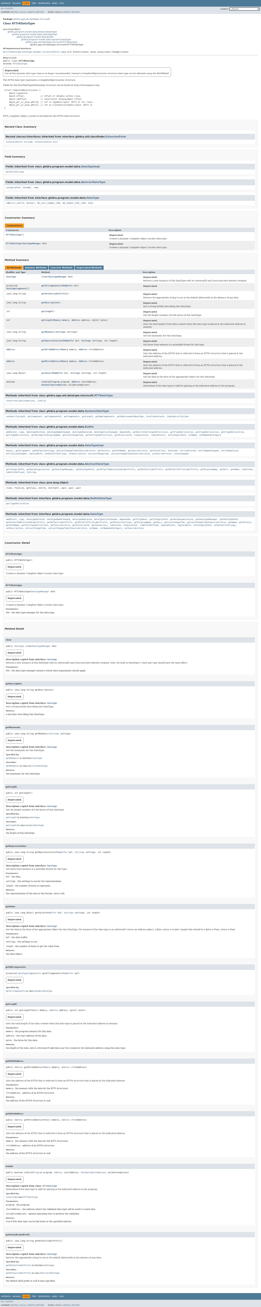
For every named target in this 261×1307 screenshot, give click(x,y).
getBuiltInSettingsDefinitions (150, 432)
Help (62, 3)
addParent (11, 432)
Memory (57, 320)
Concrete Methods (61, 267)
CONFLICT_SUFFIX (15, 203)
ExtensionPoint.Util (46, 142)
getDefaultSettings (43, 450)
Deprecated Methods (89, 267)
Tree (34, 3)
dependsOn (124, 432)
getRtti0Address (50, 349)
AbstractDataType (93, 182)
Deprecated (44, 3)
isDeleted (247, 469)
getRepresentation (51, 340)
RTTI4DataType (14, 234)
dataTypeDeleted (35, 432)
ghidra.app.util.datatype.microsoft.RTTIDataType (51, 42)
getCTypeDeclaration (181, 432)
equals (9, 450)
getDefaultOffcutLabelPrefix (181, 469)
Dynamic (37, 52)
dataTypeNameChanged (58, 432)
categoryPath (13, 187)
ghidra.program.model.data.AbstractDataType (32, 32)
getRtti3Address (50, 361)
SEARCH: (224, 9)
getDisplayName (208, 469)
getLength (46, 311)
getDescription (49, 302)
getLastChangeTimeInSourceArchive (76, 450)
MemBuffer (67, 285)
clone (44, 276)
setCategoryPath (177, 435)
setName (192, 435)
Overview (6, 3)
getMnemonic (48, 332)
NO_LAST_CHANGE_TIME (48, 203)
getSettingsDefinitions (99, 435)
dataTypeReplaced (82, 432)
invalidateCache (155, 416)
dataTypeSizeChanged (105, 432)
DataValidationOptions (54, 385)
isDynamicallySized (177, 416)
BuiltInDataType (12, 52)
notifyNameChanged (208, 450)
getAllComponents (51, 285)
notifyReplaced (229, 450)
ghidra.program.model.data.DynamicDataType (46, 39)
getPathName (119, 450)
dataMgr (27, 187)
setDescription (77, 453)
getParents (104, 450)
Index (55, 3)
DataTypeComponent (16, 288)
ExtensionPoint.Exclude (19, 142)
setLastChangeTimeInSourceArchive (130, 453)
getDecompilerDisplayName (45, 435)
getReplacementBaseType (130, 416)
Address (76, 320)
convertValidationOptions (20, 400)
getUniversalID (123, 435)
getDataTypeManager (63, 469)
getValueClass (157, 450)
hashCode (172, 450)
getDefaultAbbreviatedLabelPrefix (116, 469)
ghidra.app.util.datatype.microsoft (31, 19)
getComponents (72, 416)
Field (22, 12)
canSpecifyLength (15, 416)
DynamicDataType (97, 411)
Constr (30, 12)
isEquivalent (141, 435)
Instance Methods (35, 267)
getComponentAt (53, 416)
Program (55, 382)
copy (21, 432)
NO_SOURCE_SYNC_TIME (74, 203)
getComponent (35, 416)
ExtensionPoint (51, 52)
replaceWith (35, 453)
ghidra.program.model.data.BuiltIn (35, 37)
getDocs (224, 469)
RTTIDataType (20, 63)
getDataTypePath (85, 469)
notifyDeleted (188, 450)
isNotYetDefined (15, 472)
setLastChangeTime (98, 453)
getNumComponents (105, 416)
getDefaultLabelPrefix (54, 293)
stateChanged (181, 453)
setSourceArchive (161, 453)
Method (40, 12)
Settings (61, 332)
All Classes (7, 8)
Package (16, 3)
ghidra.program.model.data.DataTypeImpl (34, 34)
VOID (90, 203)
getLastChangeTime (73, 435)
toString (31, 472)
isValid (45, 382)
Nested (14, 12)
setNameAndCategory (210, 435)
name (36, 187)
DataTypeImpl (90, 166)
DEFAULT (30, 203)
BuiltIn (89, 426)
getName (235, 469)
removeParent (158, 435)
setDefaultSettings (55, 453)
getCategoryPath (15, 469)
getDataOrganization (37, 469)
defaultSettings (15, 172)
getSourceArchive (137, 450)
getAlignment (23, 450)
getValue (46, 373)
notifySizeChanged (16, 453)
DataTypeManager (32, 243)
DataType (27, 52)
